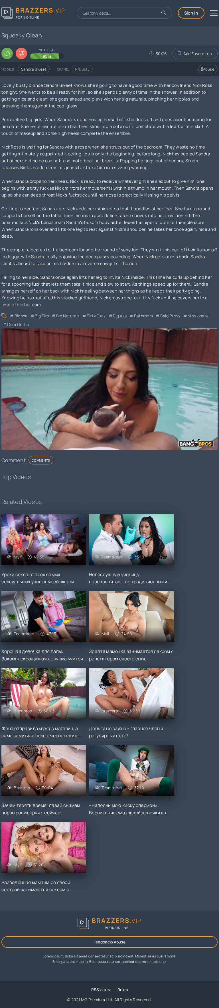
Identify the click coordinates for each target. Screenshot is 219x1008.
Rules (122, 989)
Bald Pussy (170, 315)
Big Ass (120, 315)
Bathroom (143, 315)
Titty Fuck (96, 315)
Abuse (209, 69)
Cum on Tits (18, 324)
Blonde (21, 315)
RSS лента (101, 989)
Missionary (198, 315)
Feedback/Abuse (109, 942)
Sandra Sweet (33, 69)
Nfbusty (82, 69)
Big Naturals (68, 315)
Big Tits (42, 315)
